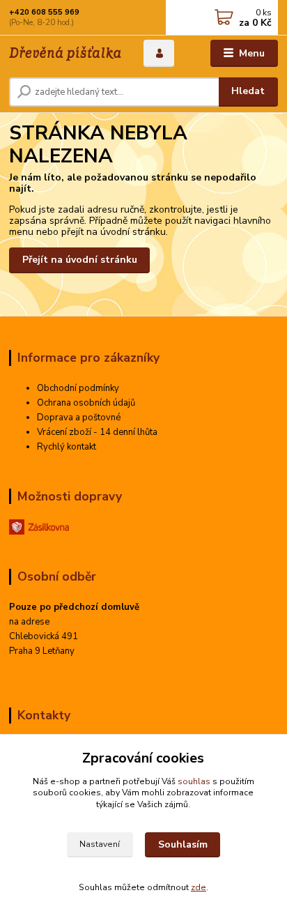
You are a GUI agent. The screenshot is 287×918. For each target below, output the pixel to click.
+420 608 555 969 (44, 12)
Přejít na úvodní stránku (79, 259)
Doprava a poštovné (79, 417)
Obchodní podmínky (78, 388)
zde (198, 887)
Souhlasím (183, 844)
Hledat (248, 91)
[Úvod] (65, 53)
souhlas (194, 781)
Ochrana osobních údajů (86, 403)
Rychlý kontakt (66, 447)
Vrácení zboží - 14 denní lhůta (97, 432)
